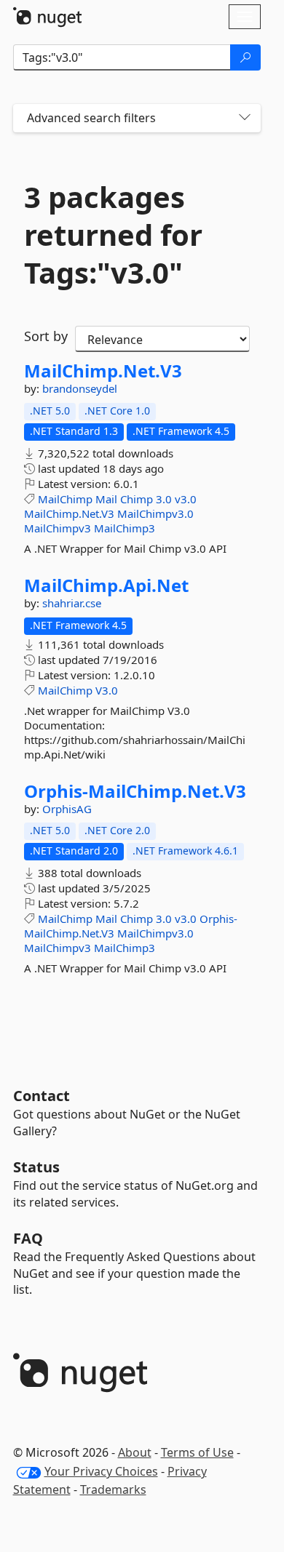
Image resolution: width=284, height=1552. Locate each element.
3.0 (164, 499)
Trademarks (113, 1489)
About (134, 1452)
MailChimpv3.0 (155, 513)
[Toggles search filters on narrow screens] (245, 118)
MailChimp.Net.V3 (103, 371)
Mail (106, 499)
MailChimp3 (124, 528)
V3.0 (106, 690)
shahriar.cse (71, 603)
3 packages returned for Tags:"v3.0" (113, 235)
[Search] (245, 57)
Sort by (46, 336)
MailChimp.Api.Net (106, 585)
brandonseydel (79, 388)
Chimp (136, 499)
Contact (41, 1095)
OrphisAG (67, 808)
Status (36, 1167)
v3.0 (186, 499)
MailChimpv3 (57, 528)
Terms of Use (197, 1452)
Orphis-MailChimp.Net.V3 (135, 791)
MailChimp (65, 499)
